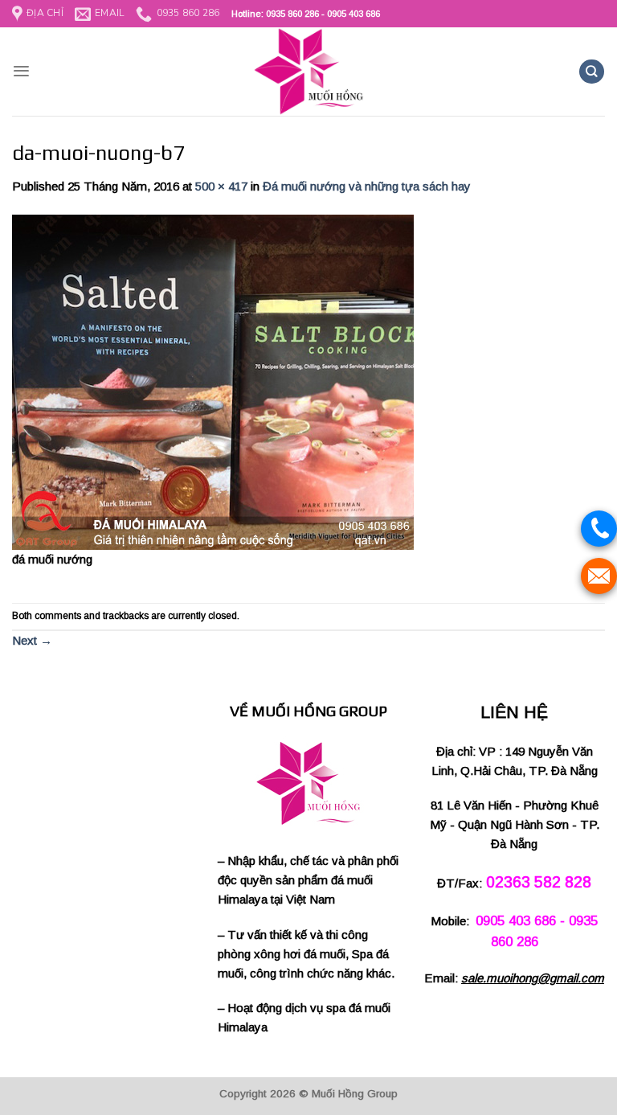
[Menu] (21, 71)
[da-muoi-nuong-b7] (213, 380)
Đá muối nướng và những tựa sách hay (367, 186)
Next (32, 640)
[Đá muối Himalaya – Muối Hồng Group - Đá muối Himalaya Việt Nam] (308, 71)
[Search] (591, 71)
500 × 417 (221, 186)
